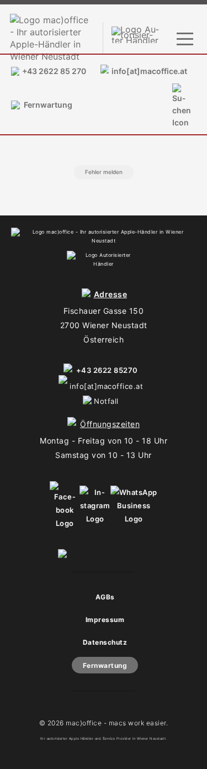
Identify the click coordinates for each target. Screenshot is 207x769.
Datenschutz (105, 642)
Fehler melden (104, 171)
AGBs (105, 597)
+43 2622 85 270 (54, 71)
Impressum (105, 619)
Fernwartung (48, 104)
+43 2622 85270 (107, 370)
